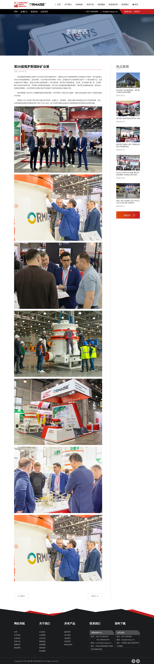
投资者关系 (113, 4)
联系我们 (125, 4)
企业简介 (42, 632)
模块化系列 (68, 644)
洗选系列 (67, 638)
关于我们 (68, 4)
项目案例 (101, 4)
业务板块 (79, 4)
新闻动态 (17, 644)
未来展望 (42, 644)
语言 (136, 4)
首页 (15, 632)
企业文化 (42, 638)
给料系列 (67, 641)
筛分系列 (67, 635)
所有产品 (90, 4)
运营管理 (44, 12)
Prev (22, 596)
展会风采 (42, 648)
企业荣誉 (42, 635)
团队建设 (42, 641)
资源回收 (34, 12)
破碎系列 (67, 632)
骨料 (16, 12)
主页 (59, 4)
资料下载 (120, 623)
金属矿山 (24, 12)
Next (94, 596)
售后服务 (42, 651)
